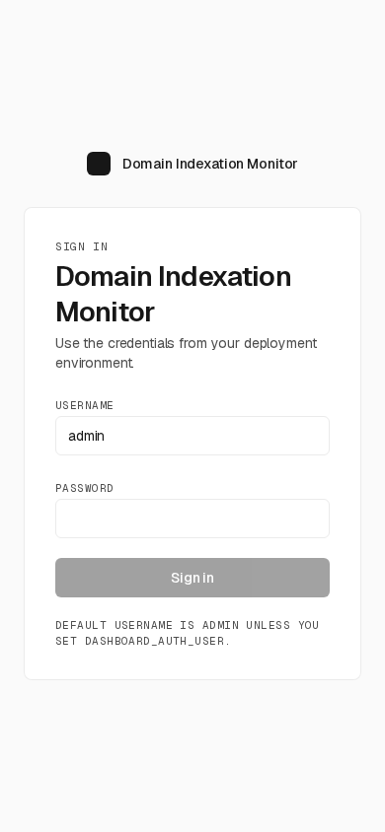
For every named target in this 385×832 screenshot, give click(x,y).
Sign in (192, 578)
